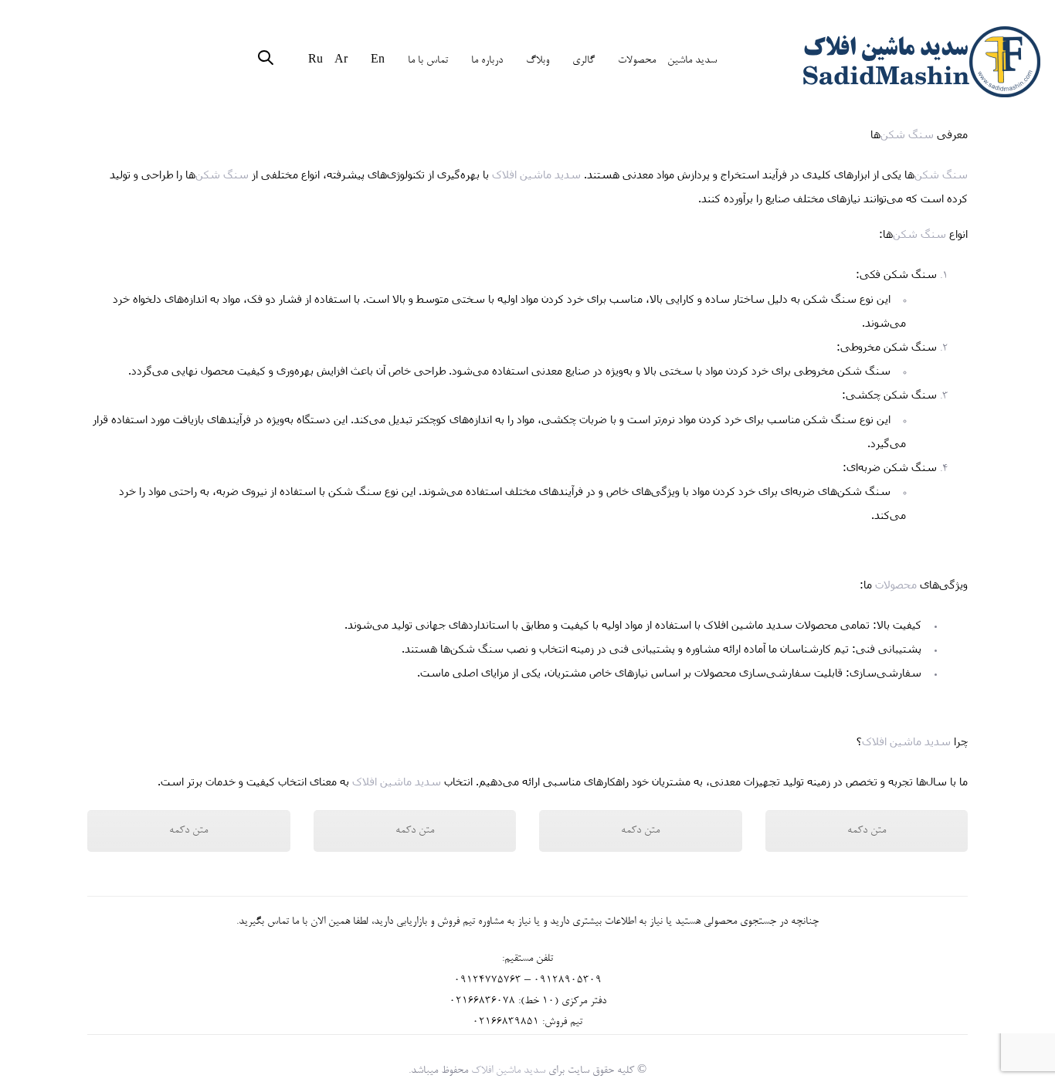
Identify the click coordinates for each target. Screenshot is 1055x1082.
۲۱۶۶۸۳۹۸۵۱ (509, 1022)
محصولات (896, 584)
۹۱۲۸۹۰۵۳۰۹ (571, 981)
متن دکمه (188, 831)
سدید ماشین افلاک (536, 174)
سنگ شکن (907, 134)
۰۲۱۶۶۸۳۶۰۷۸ (482, 1002)
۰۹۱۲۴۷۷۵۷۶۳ (487, 981)
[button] (265, 61)
